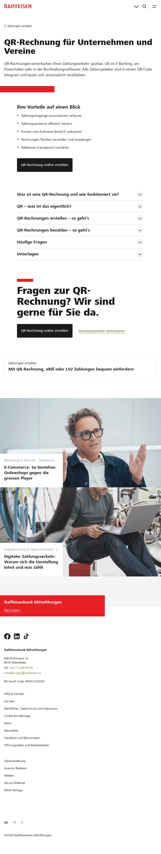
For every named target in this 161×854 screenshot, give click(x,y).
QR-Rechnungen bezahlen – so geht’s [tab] (53, 230)
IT (22, 822)
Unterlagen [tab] (28, 254)
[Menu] (154, 6)
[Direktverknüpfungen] (136, 6)
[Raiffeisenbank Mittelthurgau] (18, 6)
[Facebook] (7, 636)
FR (14, 822)
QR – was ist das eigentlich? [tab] (44, 206)
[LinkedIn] (17, 636)
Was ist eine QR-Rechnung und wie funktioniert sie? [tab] (68, 194)
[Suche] (144, 6)
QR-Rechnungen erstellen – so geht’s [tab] (53, 218)
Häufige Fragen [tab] (32, 242)
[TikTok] (26, 636)
